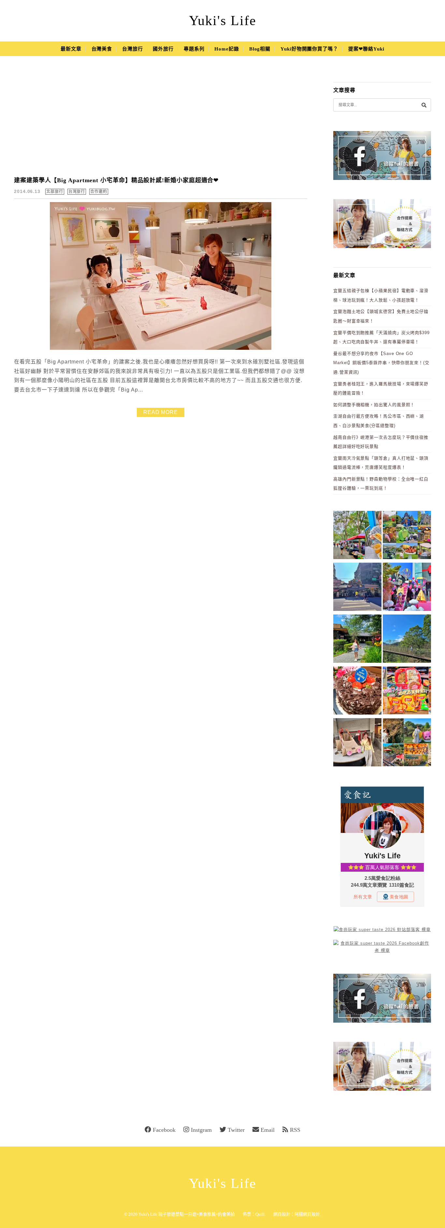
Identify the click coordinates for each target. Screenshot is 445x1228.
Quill (260, 1214)
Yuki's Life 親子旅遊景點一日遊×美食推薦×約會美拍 (186, 1214)
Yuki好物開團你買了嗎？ (309, 49)
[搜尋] (423, 104)
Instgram (201, 1130)
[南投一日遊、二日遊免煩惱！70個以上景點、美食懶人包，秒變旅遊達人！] (407, 536)
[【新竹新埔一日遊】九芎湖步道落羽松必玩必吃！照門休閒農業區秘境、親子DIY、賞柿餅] (407, 743)
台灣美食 (102, 49)
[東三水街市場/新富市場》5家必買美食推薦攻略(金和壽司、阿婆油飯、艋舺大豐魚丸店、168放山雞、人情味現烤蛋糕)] (357, 588)
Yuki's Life (222, 20)
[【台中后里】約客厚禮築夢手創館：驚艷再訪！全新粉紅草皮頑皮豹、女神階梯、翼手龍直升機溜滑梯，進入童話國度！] (407, 588)
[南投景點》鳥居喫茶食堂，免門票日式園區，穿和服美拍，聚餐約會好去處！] (357, 639)
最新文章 (71, 49)
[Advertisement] (160, 120)
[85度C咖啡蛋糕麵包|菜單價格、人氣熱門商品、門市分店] (357, 691)
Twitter (236, 1130)
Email (268, 1130)
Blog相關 (259, 49)
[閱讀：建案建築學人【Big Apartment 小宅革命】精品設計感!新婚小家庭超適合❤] (160, 348)
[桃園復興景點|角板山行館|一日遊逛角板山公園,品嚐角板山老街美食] (407, 639)
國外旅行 (163, 49)
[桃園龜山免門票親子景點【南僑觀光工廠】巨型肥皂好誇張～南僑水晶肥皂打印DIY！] (357, 743)
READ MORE (160, 412)
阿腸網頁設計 (307, 1214)
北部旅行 (54, 191)
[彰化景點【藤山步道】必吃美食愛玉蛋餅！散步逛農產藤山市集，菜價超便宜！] (357, 536)
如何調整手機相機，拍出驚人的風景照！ (374, 404)
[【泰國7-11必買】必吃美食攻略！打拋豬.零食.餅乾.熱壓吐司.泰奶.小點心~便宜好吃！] (407, 691)
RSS (295, 1130)
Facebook (164, 1130)
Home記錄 (226, 49)
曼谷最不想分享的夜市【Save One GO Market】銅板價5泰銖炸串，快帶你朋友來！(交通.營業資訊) (381, 363)
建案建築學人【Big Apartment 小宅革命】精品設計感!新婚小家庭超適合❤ (116, 180)
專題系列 (194, 49)
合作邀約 (98, 191)
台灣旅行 (132, 49)
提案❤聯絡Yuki (366, 49)
